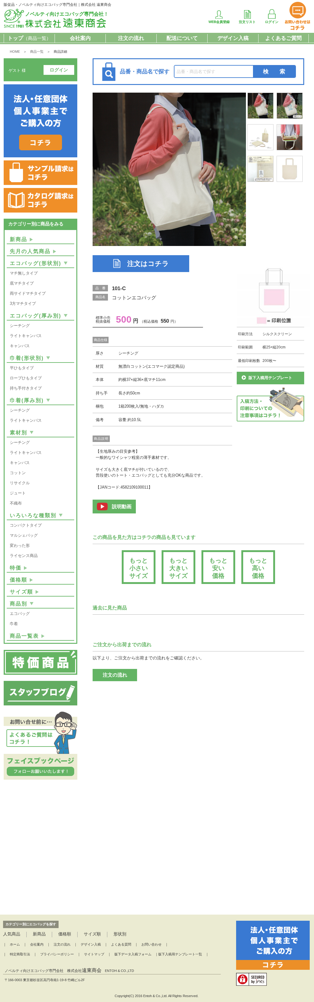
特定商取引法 (20, 954)
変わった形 (20, 545)
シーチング (20, 325)
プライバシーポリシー (57, 954)
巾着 (14, 623)
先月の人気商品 (30, 251)
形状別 (119, 933)
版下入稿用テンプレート (270, 377)
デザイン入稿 (233, 38)
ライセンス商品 (24, 555)
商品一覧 (37, 51)
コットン (18, 472)
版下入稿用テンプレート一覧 (180, 954)
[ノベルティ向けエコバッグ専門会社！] (55, 26)
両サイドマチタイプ (28, 293)
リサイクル (20, 483)
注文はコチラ (148, 263)
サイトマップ (94, 954)
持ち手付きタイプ (26, 388)
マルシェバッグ (24, 535)
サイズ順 (21, 592)
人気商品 (11, 933)
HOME (15, 51)
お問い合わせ (151, 944)
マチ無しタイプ (24, 273)
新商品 (18, 239)
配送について (182, 38)
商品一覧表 (24, 636)
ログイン (59, 69)
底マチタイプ (22, 283)
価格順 (18, 580)
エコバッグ (20, 613)
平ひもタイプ (22, 368)
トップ (29, 38)
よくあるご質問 (283, 38)
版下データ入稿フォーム (132, 954)
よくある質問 (121, 944)
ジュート (18, 493)
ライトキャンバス (26, 335)
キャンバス (20, 346)
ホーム (15, 944)
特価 (15, 568)
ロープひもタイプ (26, 378)
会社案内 (80, 38)
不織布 (16, 503)
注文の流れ (131, 38)
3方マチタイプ (23, 303)
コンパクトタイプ (26, 525)
